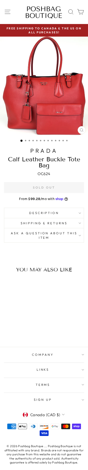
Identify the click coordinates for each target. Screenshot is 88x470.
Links (43, 369)
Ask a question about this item (44, 235)
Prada (44, 150)
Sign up (43, 399)
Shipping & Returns (44, 223)
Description (44, 213)
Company (43, 354)
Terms (43, 385)
